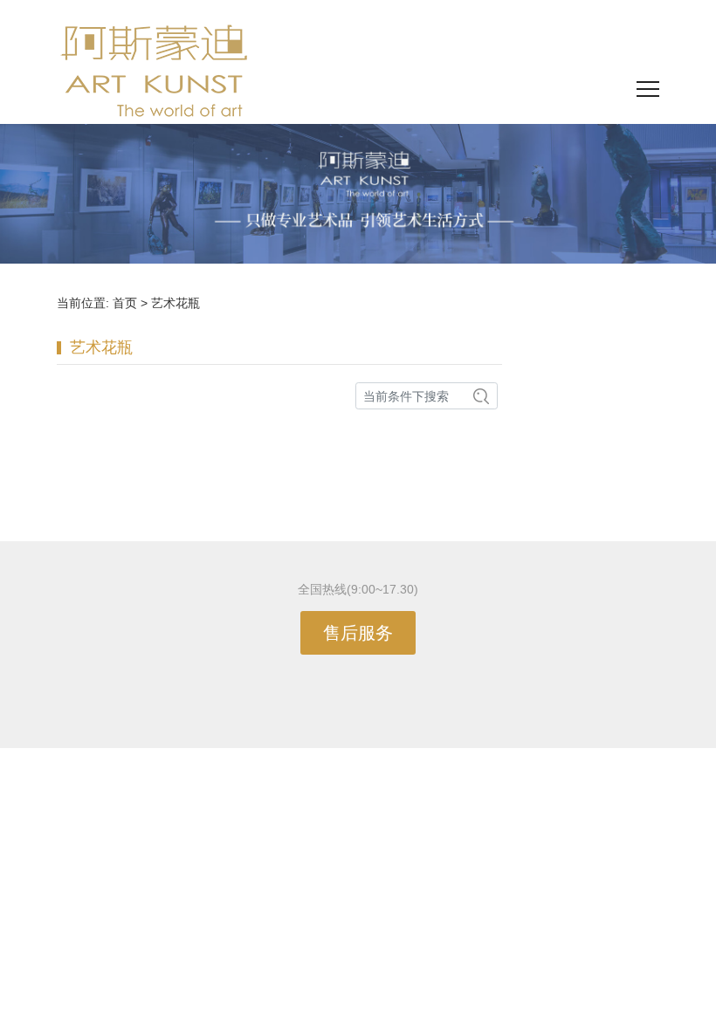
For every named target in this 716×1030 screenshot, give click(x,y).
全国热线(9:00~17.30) (358, 589)
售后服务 (358, 632)
